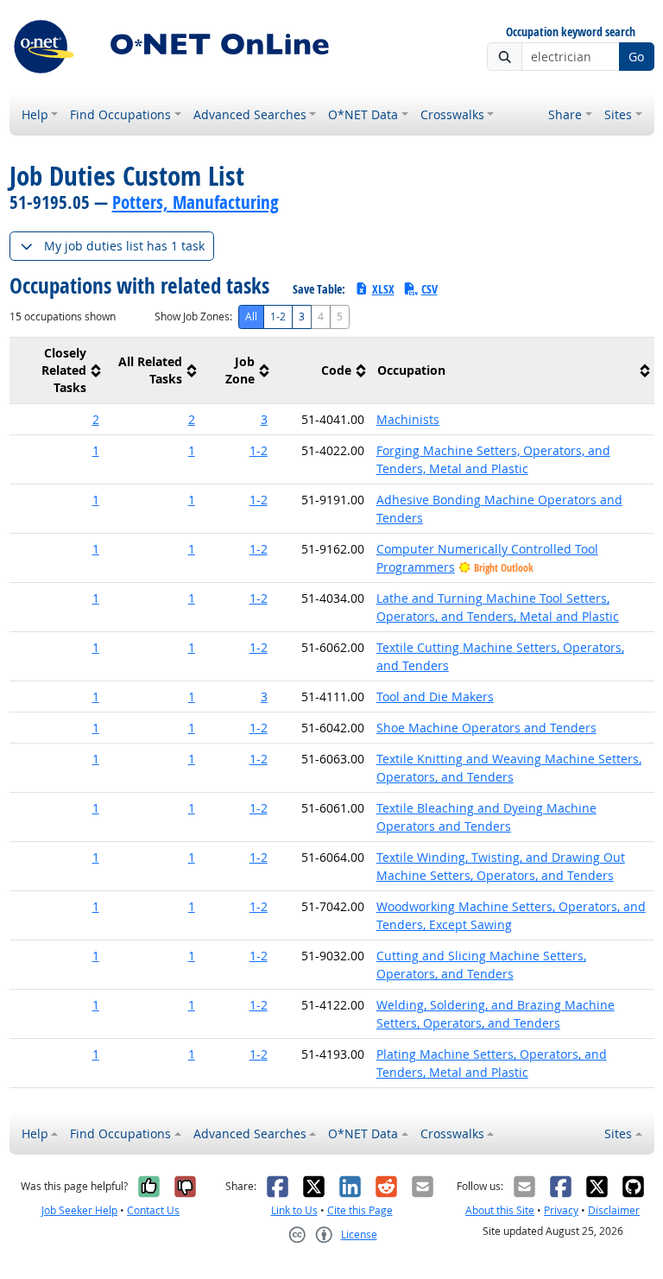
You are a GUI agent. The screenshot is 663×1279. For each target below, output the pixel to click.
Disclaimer (614, 1210)
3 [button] (264, 419)
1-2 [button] (258, 450)
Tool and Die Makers (435, 696)
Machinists (407, 419)
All (251, 316)
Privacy (561, 1210)
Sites (618, 114)
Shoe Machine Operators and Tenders (486, 727)
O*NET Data (363, 114)
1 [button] (95, 450)
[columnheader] (57, 371)
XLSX (383, 289)
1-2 (278, 316)
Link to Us (294, 1210)
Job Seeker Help (79, 1210)
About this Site (499, 1210)
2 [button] (95, 419)
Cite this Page (360, 1210)
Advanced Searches (249, 114)
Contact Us (153, 1210)
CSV (429, 289)
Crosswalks (452, 114)
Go (636, 56)
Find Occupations (120, 114)
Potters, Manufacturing (195, 202)
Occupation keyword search (570, 32)
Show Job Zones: (193, 316)
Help (35, 114)
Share (565, 114)
